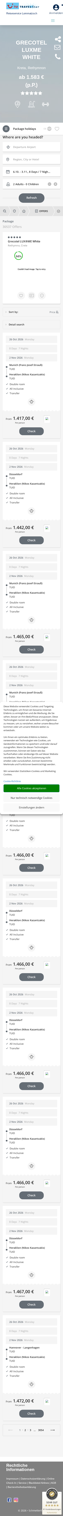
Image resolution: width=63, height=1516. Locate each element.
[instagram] (16, 1501)
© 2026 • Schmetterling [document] (31, 1510)
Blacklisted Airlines (39, 1482)
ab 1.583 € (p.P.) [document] (31, 81)
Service (22, 1482)
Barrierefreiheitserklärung (22, 1487)
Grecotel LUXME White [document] (31, 49)
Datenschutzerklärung (33, 1478)
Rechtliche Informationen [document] (20, 1467)
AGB (53, 1482)
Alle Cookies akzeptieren (31, 788)
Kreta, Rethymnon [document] (31, 68)
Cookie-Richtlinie (12, 781)
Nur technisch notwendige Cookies (31, 798)
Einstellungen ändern (31, 807)
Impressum (12, 1478)
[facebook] (9, 1501)
